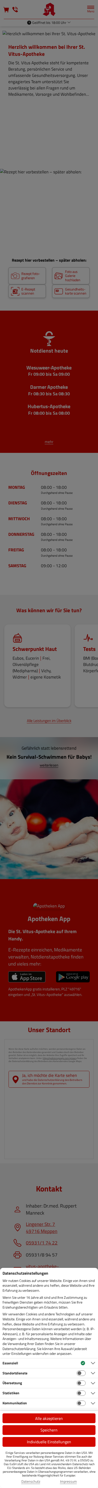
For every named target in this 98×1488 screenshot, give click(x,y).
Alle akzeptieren (49, 1418)
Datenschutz (30, 1481)
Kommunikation (15, 1403)
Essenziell (10, 1363)
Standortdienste (15, 1373)
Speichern (49, 1430)
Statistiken (11, 1393)
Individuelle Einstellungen (49, 1442)
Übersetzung (12, 1382)
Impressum (68, 1481)
